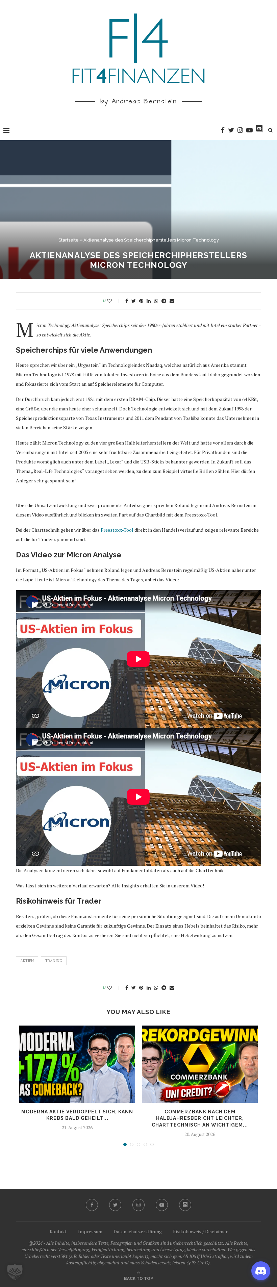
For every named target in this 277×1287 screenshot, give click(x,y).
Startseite (68, 240)
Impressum (90, 1231)
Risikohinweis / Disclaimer (200, 1231)
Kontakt (58, 1231)
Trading (53, 960)
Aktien (27, 960)
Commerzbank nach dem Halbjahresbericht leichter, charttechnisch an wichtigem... (200, 1118)
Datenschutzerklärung (138, 1231)
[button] (15, 1272)
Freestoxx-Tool (117, 530)
